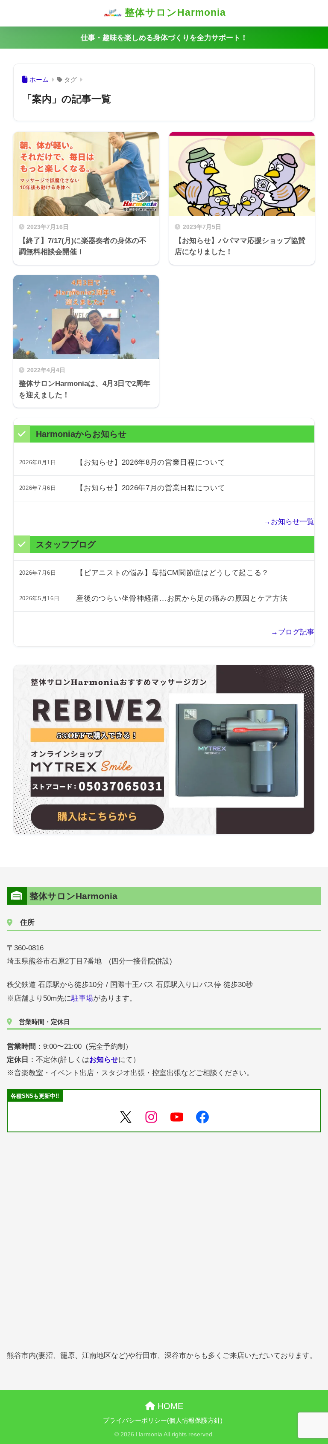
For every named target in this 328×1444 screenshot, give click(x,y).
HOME (169, 1406)
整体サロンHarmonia (174, 12)
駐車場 (82, 998)
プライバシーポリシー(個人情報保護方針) (163, 1420)
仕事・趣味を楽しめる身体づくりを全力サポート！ (164, 38)
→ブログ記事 (292, 632)
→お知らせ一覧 (289, 522)
